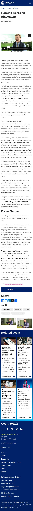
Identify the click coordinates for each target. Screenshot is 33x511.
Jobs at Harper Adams (10, 496)
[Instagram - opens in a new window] (12, 429)
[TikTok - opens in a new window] (3, 429)
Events (4, 472)
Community (6, 465)
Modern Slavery (7, 493)
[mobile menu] (30, 3)
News (9, 8)
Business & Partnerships (11, 462)
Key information (8, 480)
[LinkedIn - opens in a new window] (21, 429)
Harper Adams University (10, 434)
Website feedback (8, 483)
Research (5, 459)
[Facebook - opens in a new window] (7, 429)
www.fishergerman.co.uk (14, 283)
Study (3, 456)
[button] (16, 289)
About (3, 452)
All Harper (16, 8)
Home (3, 8)
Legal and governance (10, 486)
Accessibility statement (10, 490)
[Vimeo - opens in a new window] (17, 429)
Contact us (5, 447)
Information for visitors (10, 477)
